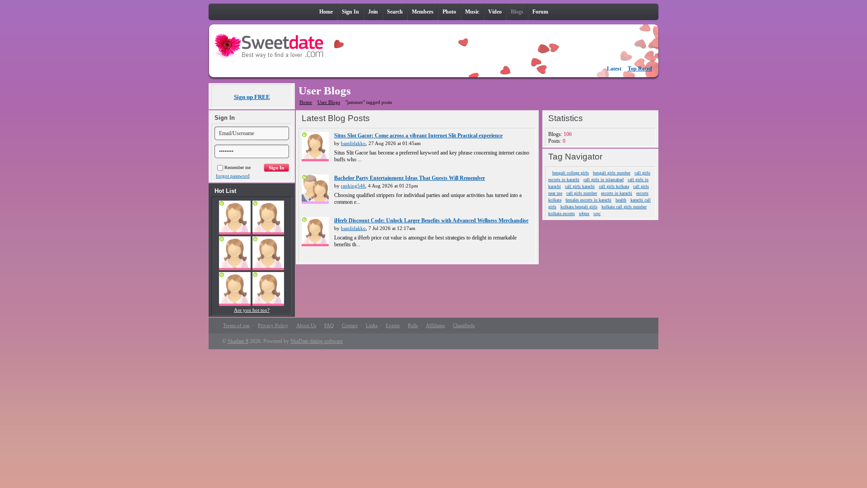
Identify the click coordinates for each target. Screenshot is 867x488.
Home (305, 102)
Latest (614, 69)
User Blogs (328, 102)
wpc (597, 213)
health (620, 199)
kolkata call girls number (624, 206)
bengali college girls (570, 172)
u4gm (584, 213)
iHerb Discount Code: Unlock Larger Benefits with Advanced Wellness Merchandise (431, 220)
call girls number (581, 193)
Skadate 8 (238, 341)
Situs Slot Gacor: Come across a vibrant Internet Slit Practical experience (418, 135)
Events (393, 325)
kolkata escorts (561, 213)
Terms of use (236, 325)
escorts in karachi (616, 193)
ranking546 (353, 185)
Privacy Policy (273, 325)
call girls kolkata (614, 186)
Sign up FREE (252, 97)
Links (372, 325)
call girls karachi (580, 186)
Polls (413, 325)
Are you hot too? (252, 310)
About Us (306, 325)
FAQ (329, 325)
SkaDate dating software (316, 341)
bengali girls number (611, 172)
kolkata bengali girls (578, 206)
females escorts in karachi (588, 199)
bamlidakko (353, 143)
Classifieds (464, 325)
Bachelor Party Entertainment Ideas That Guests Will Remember (409, 178)
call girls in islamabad (603, 179)
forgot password (233, 175)
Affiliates (435, 325)
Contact (350, 325)
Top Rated (640, 69)
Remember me (237, 167)
